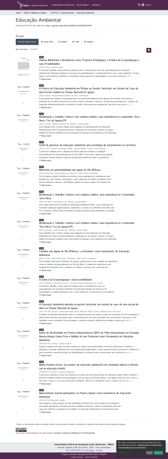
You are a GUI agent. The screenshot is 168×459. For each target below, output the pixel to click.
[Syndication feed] (148, 50)
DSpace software (69, 454)
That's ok (158, 452)
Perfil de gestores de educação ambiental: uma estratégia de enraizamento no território (87, 145)
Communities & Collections (63, 5)
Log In (148, 5)
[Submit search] (139, 5)
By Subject (89, 41)
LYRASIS (102, 454)
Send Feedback (91, 457)
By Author (62, 41)
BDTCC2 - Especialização (62, 12)
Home (18, 12)
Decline (149, 452)
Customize (122, 452)
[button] (142, 5)
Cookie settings (77, 457)
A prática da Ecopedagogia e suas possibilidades (65, 280)
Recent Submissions (27, 41)
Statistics (96, 5)
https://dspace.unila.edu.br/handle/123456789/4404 (68, 25)
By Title (75, 41)
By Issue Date (47, 41)
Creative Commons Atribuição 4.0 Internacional (74, 433)
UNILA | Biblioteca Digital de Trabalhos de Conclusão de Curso (36, 12)
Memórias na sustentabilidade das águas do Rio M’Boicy (70, 170)
